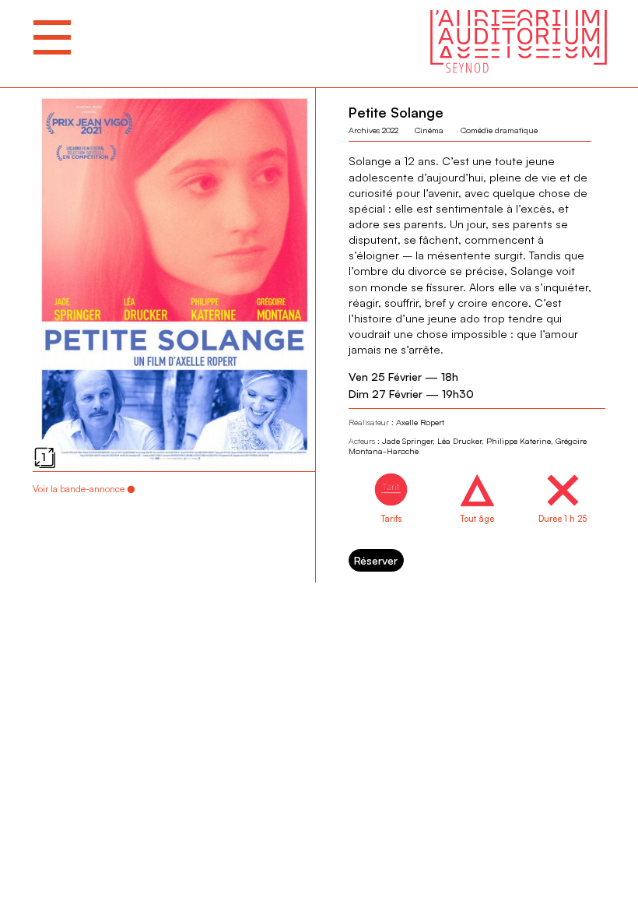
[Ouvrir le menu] (52, 37)
